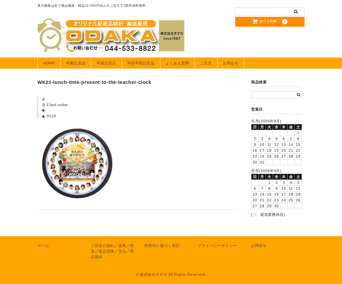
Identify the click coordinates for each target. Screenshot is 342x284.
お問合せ (231, 63)
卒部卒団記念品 (141, 63)
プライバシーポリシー (217, 245)
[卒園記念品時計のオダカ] (110, 47)
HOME (49, 63)
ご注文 (206, 63)
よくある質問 (177, 63)
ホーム (43, 245)
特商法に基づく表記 (162, 245)
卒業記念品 (106, 63)
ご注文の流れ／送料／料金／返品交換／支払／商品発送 (112, 251)
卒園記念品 (76, 63)
